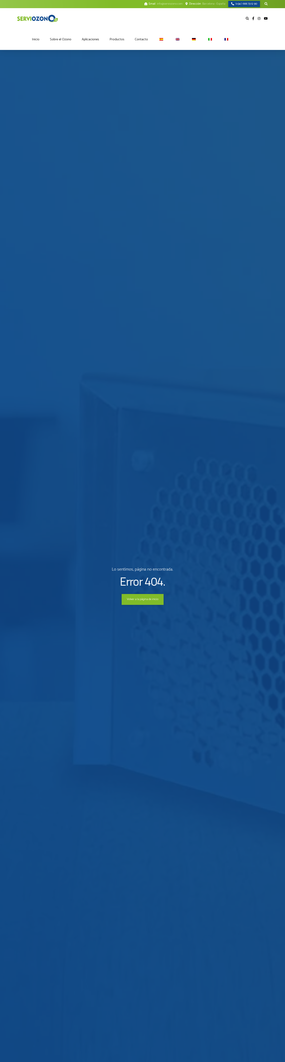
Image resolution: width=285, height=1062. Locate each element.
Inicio (35, 39)
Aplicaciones (90, 39)
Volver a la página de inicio (142, 599)
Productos (117, 39)
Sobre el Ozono (60, 39)
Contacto (141, 39)
